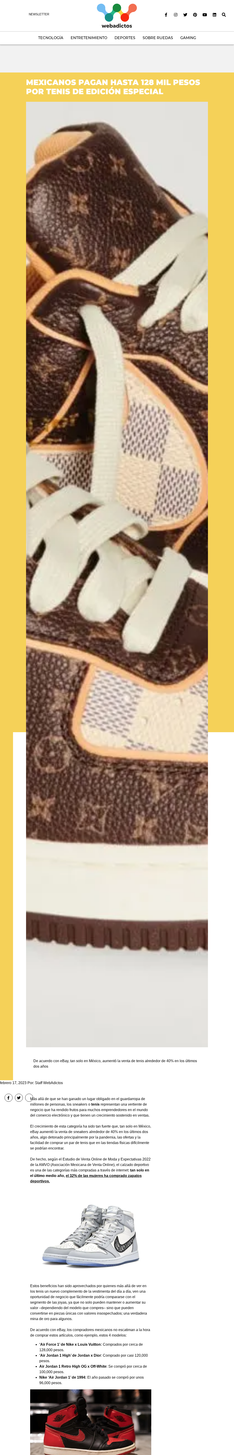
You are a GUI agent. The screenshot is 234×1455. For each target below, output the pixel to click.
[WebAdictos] (117, 15)
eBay (61, 1330)
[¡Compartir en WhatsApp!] (29, 1098)
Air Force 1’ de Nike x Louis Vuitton (70, 1344)
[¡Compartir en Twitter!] (19, 1098)
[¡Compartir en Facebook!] (9, 1098)
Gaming (188, 38)
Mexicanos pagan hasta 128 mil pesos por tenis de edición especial (113, 87)
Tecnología (50, 38)
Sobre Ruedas (158, 38)
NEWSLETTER (39, 14)
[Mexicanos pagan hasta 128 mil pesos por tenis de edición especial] (117, 574)
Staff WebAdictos (49, 1083)
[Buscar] (224, 15)
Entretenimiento (89, 38)
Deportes (124, 38)
